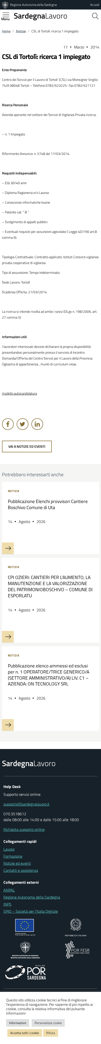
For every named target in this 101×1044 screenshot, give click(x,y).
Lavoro (40, 15)
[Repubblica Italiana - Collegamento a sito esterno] (75, 927)
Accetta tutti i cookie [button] (24, 1032)
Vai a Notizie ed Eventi (26, 446)
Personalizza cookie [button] (48, 1022)
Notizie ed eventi (17, 863)
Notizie (21, 31)
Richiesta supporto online (24, 829)
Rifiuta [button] (50, 1032)
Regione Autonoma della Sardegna (33, 4)
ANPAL (9, 890)
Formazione (12, 856)
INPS (7, 904)
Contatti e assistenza (20, 870)
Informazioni (17, 1022)
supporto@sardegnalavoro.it (26, 804)
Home (6, 31)
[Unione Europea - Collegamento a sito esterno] (25, 927)
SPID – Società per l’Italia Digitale (30, 911)
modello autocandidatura (19, 393)
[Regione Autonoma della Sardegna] (5, 4)
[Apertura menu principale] (8, 15)
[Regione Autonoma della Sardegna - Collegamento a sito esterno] (25, 949)
